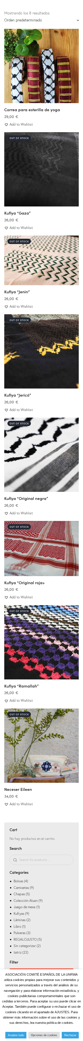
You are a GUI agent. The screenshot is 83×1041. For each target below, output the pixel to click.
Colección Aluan (26, 900)
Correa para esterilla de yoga (32, 109)
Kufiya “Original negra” (26, 498)
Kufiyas (19, 913)
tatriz (17, 952)
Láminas (20, 920)
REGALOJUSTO (25, 939)
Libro (17, 926)
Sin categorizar (25, 946)
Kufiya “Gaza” (17, 213)
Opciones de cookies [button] (44, 1035)
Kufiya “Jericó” (17, 395)
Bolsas (18, 881)
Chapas (19, 894)
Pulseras (20, 933)
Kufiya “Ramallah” (21, 686)
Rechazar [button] (70, 1035)
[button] (30, 66)
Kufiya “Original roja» (24, 582)
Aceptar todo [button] (16, 1035)
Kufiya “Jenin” (17, 291)
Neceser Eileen (18, 789)
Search (14, 859)
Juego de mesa (24, 907)
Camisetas (21, 887)
